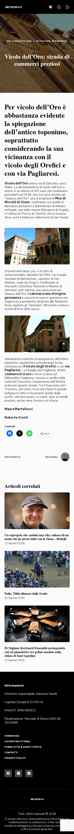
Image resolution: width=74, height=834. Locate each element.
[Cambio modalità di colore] (50, 7)
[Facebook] (8, 773)
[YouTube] (29, 773)
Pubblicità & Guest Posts (23, 747)
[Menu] (68, 7)
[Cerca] (59, 7)
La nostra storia (17, 741)
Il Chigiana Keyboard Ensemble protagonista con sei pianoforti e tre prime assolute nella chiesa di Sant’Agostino (35, 652)
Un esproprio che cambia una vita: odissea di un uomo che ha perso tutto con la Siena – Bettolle (37, 537)
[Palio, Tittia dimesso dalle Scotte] (37, 569)
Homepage (12, 735)
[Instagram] (18, 773)
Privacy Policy (15, 758)
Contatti (11, 752)
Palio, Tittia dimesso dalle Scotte (26, 593)
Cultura (45, 41)
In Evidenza (59, 41)
